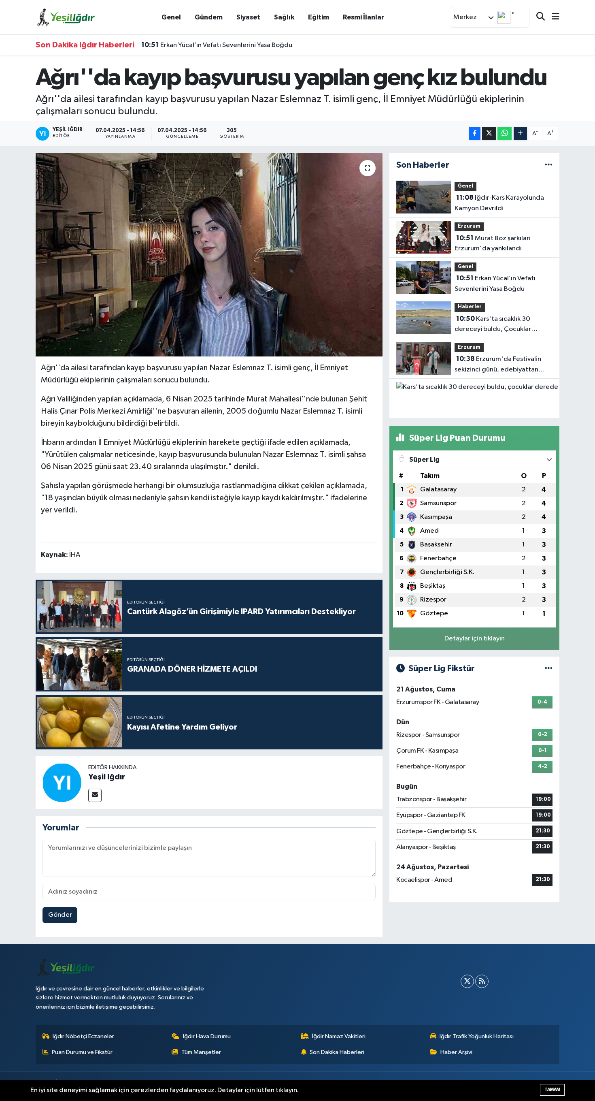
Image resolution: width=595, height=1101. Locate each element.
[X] (467, 981)
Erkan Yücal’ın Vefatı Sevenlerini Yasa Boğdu (216, 45)
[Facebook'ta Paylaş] (474, 133)
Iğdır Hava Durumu (207, 1036)
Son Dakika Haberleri (337, 1052)
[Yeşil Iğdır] (61, 782)
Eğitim (318, 17)
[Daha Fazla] (520, 133)
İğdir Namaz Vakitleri (339, 1036)
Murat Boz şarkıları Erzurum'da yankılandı (493, 243)
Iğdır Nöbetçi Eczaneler (83, 1036)
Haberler (470, 306)
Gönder (60, 914)
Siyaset (248, 17)
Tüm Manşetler (201, 1052)
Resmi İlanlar (363, 17)
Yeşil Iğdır (106, 777)
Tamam (552, 1089)
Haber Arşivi (456, 1052)
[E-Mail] (95, 795)
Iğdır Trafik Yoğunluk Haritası (477, 1036)
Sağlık (284, 17)
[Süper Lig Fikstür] (548, 668)
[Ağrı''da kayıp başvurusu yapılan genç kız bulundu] (209, 254)
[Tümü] (548, 165)
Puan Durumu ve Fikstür (82, 1052)
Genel (171, 17)
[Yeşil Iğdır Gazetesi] (66, 16)
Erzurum (469, 226)
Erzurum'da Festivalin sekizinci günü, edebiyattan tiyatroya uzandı (498, 365)
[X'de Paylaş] (489, 133)
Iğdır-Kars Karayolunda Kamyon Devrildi (499, 203)
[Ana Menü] (552, 17)
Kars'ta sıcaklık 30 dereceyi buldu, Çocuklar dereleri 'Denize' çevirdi (493, 325)
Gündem (209, 17)
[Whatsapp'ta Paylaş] (504, 133)
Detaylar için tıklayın (474, 638)
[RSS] (482, 981)
